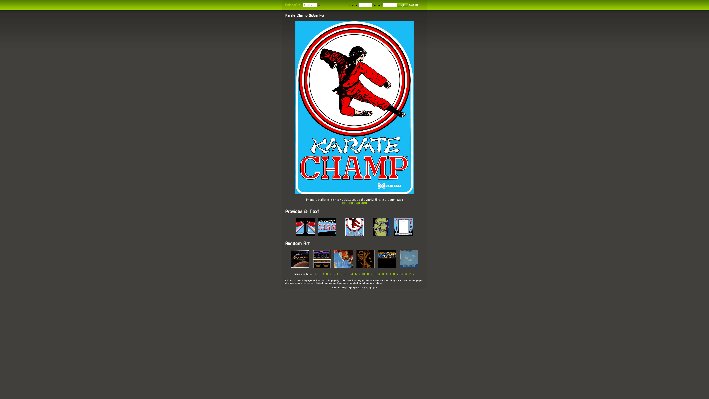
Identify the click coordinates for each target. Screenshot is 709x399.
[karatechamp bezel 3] (403, 235)
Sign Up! (414, 5)
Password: (377, 5)
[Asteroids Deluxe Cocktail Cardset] (321, 267)
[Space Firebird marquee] (365, 267)
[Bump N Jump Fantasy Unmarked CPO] (387, 267)
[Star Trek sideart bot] (300, 267)
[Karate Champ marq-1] (327, 235)
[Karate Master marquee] (381, 235)
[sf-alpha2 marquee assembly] (343, 267)
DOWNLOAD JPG (354, 203)
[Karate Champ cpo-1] (305, 235)
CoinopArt (292, 5)
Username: (353, 5)
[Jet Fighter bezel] (409, 267)
